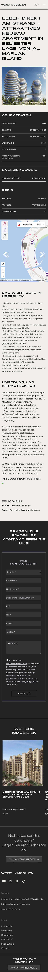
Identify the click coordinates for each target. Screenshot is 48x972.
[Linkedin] (17, 881)
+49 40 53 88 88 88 (16, 505)
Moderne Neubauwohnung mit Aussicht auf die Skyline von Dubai (21, 794)
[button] (45, 5)
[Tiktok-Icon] (23, 881)
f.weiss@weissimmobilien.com (21, 510)
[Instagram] (10, 881)
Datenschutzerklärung (16, 664)
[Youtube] (4, 881)
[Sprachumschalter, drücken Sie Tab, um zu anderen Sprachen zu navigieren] (36, 4)
